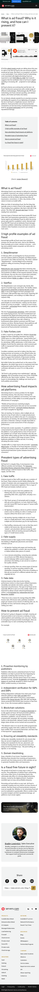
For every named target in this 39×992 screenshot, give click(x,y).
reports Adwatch (17, 731)
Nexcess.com (6, 1)
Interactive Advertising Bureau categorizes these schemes (16, 467)
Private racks (5, 947)
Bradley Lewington (12, 843)
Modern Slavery (32, 987)
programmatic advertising (16, 312)
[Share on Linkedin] (24, 881)
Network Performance (27, 922)
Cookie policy (21, 987)
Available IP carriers (26, 919)
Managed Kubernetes (8, 928)
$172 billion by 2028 (19, 78)
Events (22, 938)
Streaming (5, 969)
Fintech (4, 966)
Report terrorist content (27, 966)
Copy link (33, 888)
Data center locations (26, 954)
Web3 (3, 979)
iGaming (4, 975)
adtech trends (11, 68)
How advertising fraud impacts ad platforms (19, 132)
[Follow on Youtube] (35, 908)
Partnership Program (26, 944)
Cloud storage (6, 950)
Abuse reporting (25, 973)
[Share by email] (32, 881)
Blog (21, 935)
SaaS (3, 960)
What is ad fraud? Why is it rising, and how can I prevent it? (20, 61)
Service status (24, 963)
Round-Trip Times (25, 925)
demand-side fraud (22, 210)
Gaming (4, 963)
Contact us (23, 976)
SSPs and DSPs (22, 696)
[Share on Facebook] (7, 881)
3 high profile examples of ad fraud (16, 129)
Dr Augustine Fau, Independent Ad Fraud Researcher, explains (17, 593)
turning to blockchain (27, 711)
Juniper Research (22, 179)
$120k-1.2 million (17, 278)
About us (23, 957)
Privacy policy (11, 987)
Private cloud (6, 941)
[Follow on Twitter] (32, 908)
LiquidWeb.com (26, 1)
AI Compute (5, 925)
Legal (3, 987)
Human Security (15, 699)
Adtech (4, 972)
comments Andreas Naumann (25, 408)
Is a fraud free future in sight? (14, 143)
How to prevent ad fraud (12, 139)
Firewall (4, 934)
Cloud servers (6, 938)
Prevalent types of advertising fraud (16, 136)
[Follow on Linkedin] (28, 908)
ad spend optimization (14, 108)
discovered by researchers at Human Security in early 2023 (17, 291)
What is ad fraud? (10, 125)
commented (13, 306)
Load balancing (6, 931)
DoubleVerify (23, 679)
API (21, 969)
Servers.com (4, 61)
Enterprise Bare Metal (8, 922)
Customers (23, 960)
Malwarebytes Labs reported (10, 269)
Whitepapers (24, 941)
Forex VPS (4, 944)
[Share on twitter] (15, 881)
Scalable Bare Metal (8, 919)
